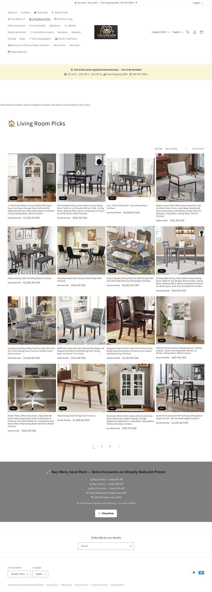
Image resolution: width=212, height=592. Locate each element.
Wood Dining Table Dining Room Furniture (76, 416)
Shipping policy (117, 585)
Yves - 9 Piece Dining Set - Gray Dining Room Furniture (127, 206)
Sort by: (158, 148)
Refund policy (66, 585)
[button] (187, 32)
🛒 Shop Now (106, 513)
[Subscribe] (130, 546)
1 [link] (93, 446)
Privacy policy (52, 585)
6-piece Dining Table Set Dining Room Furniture (29, 278)
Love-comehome (20, 585)
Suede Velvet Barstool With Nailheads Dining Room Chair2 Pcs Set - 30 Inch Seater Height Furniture (179, 417)
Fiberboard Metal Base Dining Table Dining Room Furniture (79, 279)
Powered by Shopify (35, 585)
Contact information (99, 585)
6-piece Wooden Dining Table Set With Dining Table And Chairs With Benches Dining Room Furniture (130, 279)
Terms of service (81, 585)
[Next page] (118, 446)
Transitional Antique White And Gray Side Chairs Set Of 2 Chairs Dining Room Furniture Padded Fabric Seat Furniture (31, 351)
